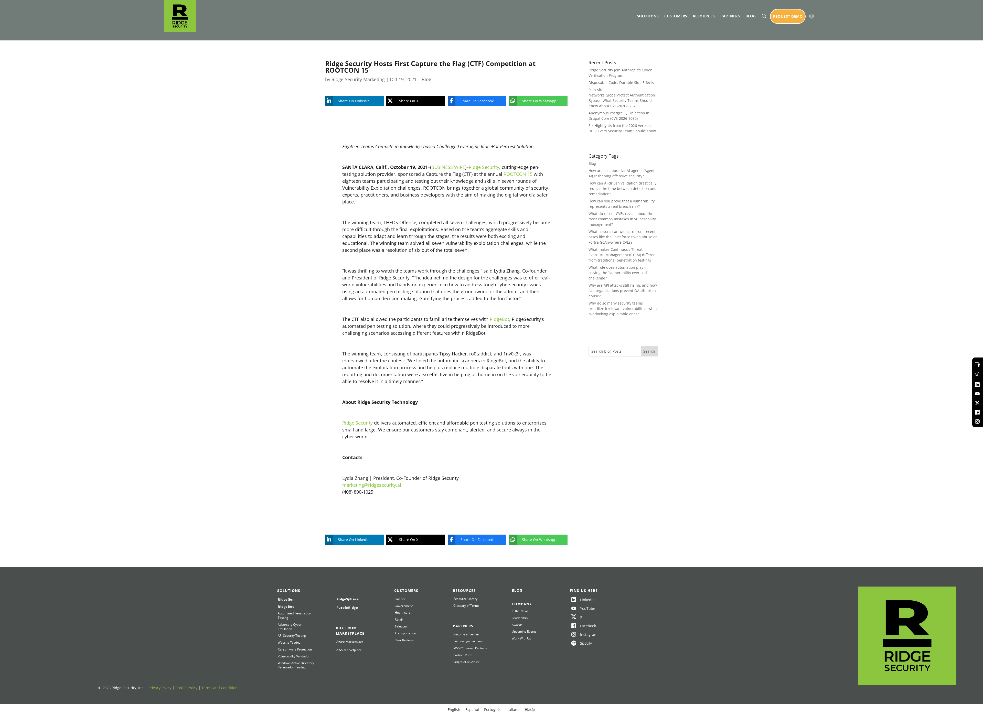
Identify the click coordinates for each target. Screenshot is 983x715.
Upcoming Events (524, 632)
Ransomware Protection (295, 649)
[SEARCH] (764, 16)
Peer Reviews (404, 640)
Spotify (586, 643)
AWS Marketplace (349, 650)
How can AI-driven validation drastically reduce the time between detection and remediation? (623, 188)
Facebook (588, 625)
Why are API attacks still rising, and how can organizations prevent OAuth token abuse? (623, 290)
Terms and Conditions (220, 687)
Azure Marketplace (350, 642)
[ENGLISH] (811, 16)
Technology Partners (468, 641)
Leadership (520, 618)
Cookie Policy (186, 687)
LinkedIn (587, 599)
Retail (399, 620)
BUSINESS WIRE (448, 167)
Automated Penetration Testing (294, 615)
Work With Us (521, 638)
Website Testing (289, 643)
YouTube (587, 608)
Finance (400, 599)
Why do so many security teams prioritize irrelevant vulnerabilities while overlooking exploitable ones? (623, 308)
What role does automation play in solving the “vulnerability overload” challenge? (618, 272)
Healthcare (403, 613)
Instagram (588, 634)
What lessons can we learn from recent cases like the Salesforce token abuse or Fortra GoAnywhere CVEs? (623, 237)
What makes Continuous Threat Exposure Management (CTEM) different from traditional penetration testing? (623, 255)
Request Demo (788, 16)
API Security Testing (292, 636)
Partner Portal (463, 655)
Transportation (405, 633)
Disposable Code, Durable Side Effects (621, 82)
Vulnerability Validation (294, 656)
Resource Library (465, 599)
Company (522, 603)
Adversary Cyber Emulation (290, 627)
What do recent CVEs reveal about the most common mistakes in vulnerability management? (622, 219)
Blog (750, 16)
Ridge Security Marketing (358, 79)
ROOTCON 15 (518, 174)
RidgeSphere (347, 599)
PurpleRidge (347, 607)
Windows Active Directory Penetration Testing (296, 665)
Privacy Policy (159, 687)
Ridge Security (484, 167)
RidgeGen (286, 599)
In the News (520, 611)
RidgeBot (499, 319)
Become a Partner (466, 634)
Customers (675, 16)
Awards (517, 625)
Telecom (401, 626)
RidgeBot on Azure (466, 662)
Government (404, 606)
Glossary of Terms (466, 606)
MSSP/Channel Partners (470, 648)
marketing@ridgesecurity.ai (371, 485)
